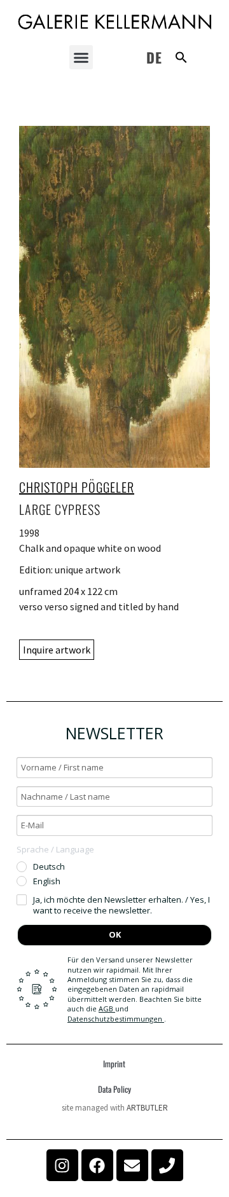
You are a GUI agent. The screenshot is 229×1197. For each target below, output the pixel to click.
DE (154, 57)
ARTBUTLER (147, 1107)
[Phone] (167, 1165)
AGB (107, 1008)
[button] (81, 57)
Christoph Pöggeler (76, 486)
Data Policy (114, 1089)
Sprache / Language (55, 849)
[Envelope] (132, 1165)
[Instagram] (62, 1165)
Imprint (114, 1063)
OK (115, 934)
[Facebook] (97, 1165)
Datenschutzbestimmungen (115, 1018)
